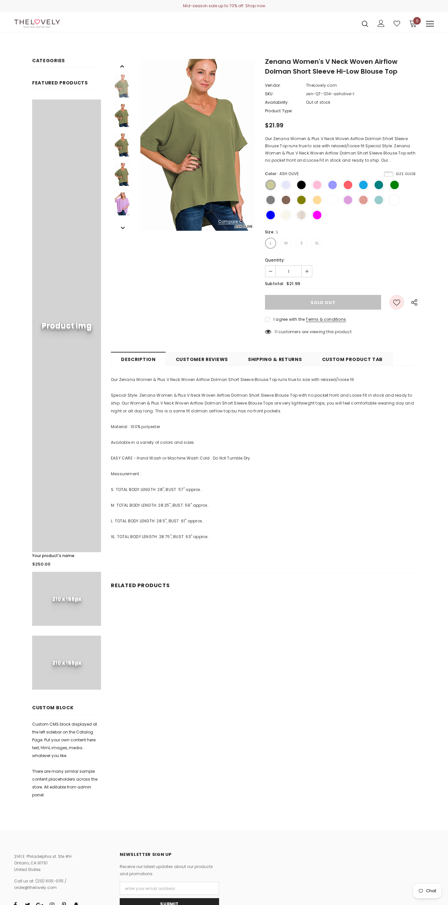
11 (276, 332)
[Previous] (122, 66)
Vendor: (273, 85)
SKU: (269, 94)
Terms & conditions (326, 319)
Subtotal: (274, 283)
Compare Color (234, 221)
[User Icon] (381, 23)
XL (317, 243)
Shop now (255, 6)
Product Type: (279, 111)
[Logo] (37, 23)
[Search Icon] (365, 23)
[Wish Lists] (396, 302)
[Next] (122, 227)
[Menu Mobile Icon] (430, 24)
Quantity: (275, 260)
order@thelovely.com (35, 887)
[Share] (412, 302)
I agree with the (289, 319)
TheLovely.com (321, 85)
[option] (197, 145)
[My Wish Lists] (397, 23)
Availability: (277, 102)
